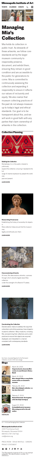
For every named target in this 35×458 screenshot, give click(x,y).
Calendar (12, 7)
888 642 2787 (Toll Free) (10, 434)
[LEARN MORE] (6, 184)
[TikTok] (12, 449)
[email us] (3, 449)
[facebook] (9, 449)
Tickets (4, 7)
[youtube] (21, 449)
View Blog (5, 414)
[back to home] (17, 3)
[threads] (15, 449)
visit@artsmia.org (7, 436)
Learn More (6, 182)
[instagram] (6, 449)
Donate (21, 7)
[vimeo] (18, 449)
